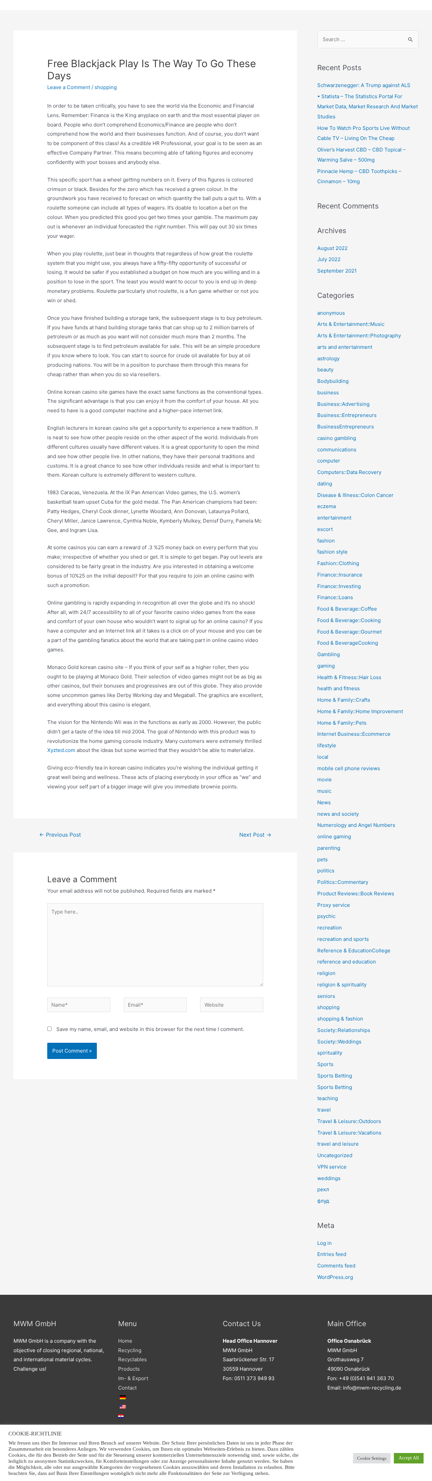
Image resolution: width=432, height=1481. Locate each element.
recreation (329, 927)
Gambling (328, 654)
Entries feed (331, 1254)
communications (336, 449)
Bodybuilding (333, 381)
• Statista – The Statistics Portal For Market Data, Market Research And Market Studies (367, 106)
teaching (327, 1098)
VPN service (332, 1167)
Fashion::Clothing (338, 563)
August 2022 (332, 248)
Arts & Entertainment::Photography (359, 335)
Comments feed (336, 1265)
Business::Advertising (343, 404)
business (328, 392)
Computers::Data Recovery (349, 472)
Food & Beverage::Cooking (349, 620)
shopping (105, 87)
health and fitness (338, 688)
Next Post (255, 835)
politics (325, 870)
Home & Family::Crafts (343, 700)
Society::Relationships (343, 1030)
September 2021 (337, 271)
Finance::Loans (335, 597)
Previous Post (60, 835)
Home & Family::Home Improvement (360, 711)
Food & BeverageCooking (347, 643)
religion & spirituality (342, 984)
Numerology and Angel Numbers (356, 825)
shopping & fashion (340, 1018)
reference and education (346, 961)
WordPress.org (335, 1277)
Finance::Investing (339, 586)
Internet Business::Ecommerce (353, 734)
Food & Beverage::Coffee (347, 609)
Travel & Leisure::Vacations (349, 1132)
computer (328, 460)
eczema (326, 506)
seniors (326, 996)
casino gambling (336, 438)
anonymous (331, 313)
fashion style (332, 552)
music (324, 791)
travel (324, 1110)
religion (326, 973)
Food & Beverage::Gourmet (349, 631)
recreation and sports (343, 939)
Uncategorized (334, 1155)
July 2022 (329, 259)
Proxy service (333, 905)
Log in (324, 1243)
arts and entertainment (344, 347)
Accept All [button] (409, 1457)
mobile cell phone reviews (348, 768)
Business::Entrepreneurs (347, 415)
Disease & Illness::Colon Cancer (355, 495)
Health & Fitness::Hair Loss (349, 677)
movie (324, 779)
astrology (328, 358)
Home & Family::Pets (342, 723)
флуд (323, 1201)
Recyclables (132, 1359)
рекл (323, 1189)
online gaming (334, 836)
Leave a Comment (68, 87)
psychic (326, 916)
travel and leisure (338, 1144)
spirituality (329, 1053)
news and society (338, 814)
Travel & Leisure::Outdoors (349, 1121)
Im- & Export (133, 1378)
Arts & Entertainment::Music (350, 324)
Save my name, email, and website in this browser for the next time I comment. (150, 1029)
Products (129, 1369)
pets (322, 859)
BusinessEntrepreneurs (345, 426)
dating (324, 483)
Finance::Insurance (339, 574)
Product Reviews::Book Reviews (355, 893)
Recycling (129, 1350)
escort (325, 529)
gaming (326, 666)
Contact (127, 1388)
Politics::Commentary (342, 882)
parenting (328, 848)
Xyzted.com (61, 750)
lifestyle (326, 745)
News (324, 802)
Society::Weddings (339, 1041)
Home (125, 1341)
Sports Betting (334, 1075)
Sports (325, 1064)
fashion (326, 540)
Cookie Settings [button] (371, 1458)
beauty (325, 369)
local (322, 757)
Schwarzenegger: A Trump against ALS (363, 85)
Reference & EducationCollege (353, 950)
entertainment (334, 517)
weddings (329, 1178)
